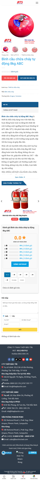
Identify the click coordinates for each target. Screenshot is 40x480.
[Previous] (5, 26)
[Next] (35, 26)
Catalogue (24, 219)
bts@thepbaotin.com (17, 386)
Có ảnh (22, 280)
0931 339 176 (24, 408)
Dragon (12, 96)
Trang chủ (5, 55)
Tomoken (18, 96)
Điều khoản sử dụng (22, 445)
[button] (37, 3)
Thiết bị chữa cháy (27, 55)
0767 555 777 (27, 383)
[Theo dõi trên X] (20, 359)
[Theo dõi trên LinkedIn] (27, 359)
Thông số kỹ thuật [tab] (10, 110)
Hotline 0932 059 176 (27, 78)
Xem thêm (19, 177)
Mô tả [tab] (5, 105)
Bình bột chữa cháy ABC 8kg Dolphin (15, 215)
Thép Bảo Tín (21, 471)
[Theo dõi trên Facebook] (9, 359)
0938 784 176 (12, 408)
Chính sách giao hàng (24, 448)
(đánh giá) (14, 71)
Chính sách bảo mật (8, 445)
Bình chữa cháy (9, 92)
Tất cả (7, 275)
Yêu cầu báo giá (9, 78)
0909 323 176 (15, 383)
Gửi (20, 330)
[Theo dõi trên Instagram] (13, 359)
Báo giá (14, 219)
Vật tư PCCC (15, 55)
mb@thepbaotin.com (15, 411)
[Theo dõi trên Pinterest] (23, 359)
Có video (14, 280)
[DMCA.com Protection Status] (32, 452)
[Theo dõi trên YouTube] (30, 359)
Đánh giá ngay (20, 264)
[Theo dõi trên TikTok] (16, 359)
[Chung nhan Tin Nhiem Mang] (20, 457)
